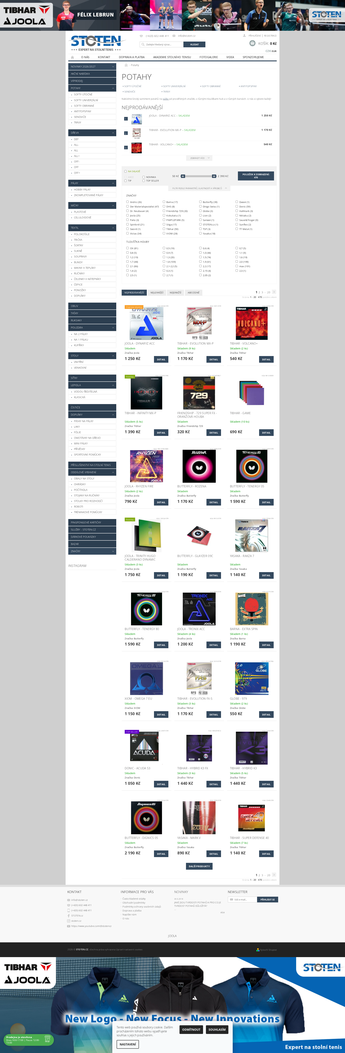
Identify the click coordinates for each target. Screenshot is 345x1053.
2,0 (244, 261)
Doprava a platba (132, 57)
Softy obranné (84, 105)
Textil (75, 227)
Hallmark (246, 211)
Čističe (75, 407)
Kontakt (104, 57)
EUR (274, 51)
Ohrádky (80, 484)
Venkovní (80, 367)
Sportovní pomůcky (87, 454)
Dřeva (75, 132)
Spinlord (136, 224)
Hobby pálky (82, 189)
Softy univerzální (86, 100)
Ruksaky (76, 320)
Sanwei (208, 220)
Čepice (78, 284)
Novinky (181, 892)
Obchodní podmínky (134, 902)
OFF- (77, 161)
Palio (134, 220)
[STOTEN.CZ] (101, 43)
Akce (131, 177)
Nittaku (245, 215)
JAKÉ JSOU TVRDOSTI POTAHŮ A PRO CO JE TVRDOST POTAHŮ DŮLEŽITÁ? (197, 904)
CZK (268, 51)
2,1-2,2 (171, 266)
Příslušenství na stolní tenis (91, 465)
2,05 (206, 275)
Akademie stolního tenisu (172, 57)
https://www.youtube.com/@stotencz (91, 926)
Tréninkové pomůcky (88, 512)
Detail (161, 359)
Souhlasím (217, 1030)
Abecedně (194, 292)
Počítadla (81, 490)
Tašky (74, 313)
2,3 (242, 270)
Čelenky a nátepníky (87, 279)
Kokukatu (173, 215)
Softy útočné (83, 94)
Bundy (78, 262)
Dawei (244, 202)
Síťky (74, 378)
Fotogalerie (209, 57)
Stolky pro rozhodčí (88, 501)
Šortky (78, 245)
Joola (134, 215)
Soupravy (80, 256)
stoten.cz (76, 920)
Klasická (79, 397)
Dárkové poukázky (83, 536)
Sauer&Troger (248, 220)
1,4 (133, 270)
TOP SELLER (152, 180)
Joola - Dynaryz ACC (169, 115)
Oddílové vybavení (83, 472)
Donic (244, 206)
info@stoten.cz (79, 900)
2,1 (133, 266)
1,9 (206, 261)
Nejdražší (175, 292)
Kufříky (79, 345)
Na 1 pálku (81, 339)
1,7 (133, 261)
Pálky (74, 183)
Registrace (270, 35)
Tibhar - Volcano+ (168, 144)
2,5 (133, 275)
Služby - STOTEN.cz (83, 529)
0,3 (169, 270)
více (222, 912)
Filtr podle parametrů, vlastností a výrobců (197, 188)
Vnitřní (79, 362)
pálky (166, 98)
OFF (76, 167)
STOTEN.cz (210, 224)
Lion (206, 215)
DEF (76, 139)
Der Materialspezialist (144, 206)
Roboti (78, 506)
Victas (135, 233)
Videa (230, 57)
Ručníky (79, 273)
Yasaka (208, 233)
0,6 (206, 248)
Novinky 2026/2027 (83, 66)
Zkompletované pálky (88, 195)
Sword (135, 229)
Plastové (80, 212)
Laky (77, 426)
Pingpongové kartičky (86, 522)
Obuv (74, 306)
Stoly (75, 355)
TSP (206, 229)
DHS (170, 206)
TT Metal (245, 229)
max (244, 266)
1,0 (206, 252)
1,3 (170, 257)
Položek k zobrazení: (256, 176)
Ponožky (80, 290)
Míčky (75, 205)
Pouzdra (77, 327)
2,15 (206, 270)
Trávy (77, 122)
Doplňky (79, 295)
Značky (75, 551)
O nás (85, 57)
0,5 (170, 248)
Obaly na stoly (84, 478)
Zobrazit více (197, 158)
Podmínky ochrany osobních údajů (142, 906)
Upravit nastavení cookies (129, 949)
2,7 (169, 275)
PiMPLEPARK (175, 220)
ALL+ (77, 156)
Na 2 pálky (81, 334)
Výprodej (77, 81)
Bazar (75, 544)
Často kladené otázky (134, 898)
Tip (129, 180)
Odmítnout (191, 1030)
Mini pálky (81, 443)
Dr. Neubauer (138, 211)
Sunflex (245, 224)
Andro (135, 202)
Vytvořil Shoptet (268, 949)
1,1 (242, 252)
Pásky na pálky (83, 421)
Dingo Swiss (211, 206)
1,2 (133, 257)
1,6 (243, 257)
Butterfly (210, 202)
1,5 (206, 257)
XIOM (172, 233)
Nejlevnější (157, 292)
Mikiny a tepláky (84, 268)
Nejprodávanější (134, 292)
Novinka (151, 177)
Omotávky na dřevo (87, 438)
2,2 (206, 266)
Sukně (78, 251)
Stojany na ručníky (87, 495)
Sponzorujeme (253, 57)
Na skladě (134, 171)
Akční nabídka (80, 73)
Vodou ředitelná (85, 391)
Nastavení (128, 1044)
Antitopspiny (82, 111)
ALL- (76, 144)
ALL (76, 150)
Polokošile (81, 234)
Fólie (77, 432)
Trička (78, 239)
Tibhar (172, 229)
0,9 (169, 252)
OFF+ (77, 173)
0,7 (242, 248)
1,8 (171, 261)
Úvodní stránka (72, 57)
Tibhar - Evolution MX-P (172, 130)
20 (268, 292)
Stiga (171, 224)
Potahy (75, 88)
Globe (207, 211)
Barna (172, 202)
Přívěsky (79, 449)
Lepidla (76, 385)
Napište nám (129, 914)
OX (133, 248)
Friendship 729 (177, 211)
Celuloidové (82, 217)
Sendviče (80, 117)
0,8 (133, 252)
